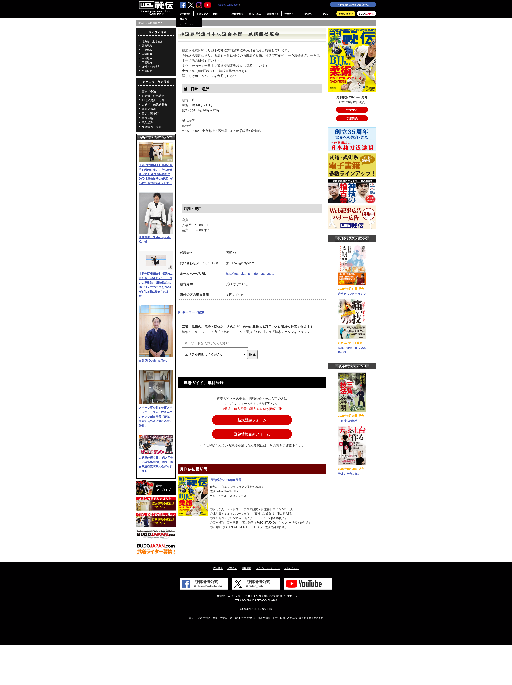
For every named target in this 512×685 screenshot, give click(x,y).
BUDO (366, 13)
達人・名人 (255, 13)
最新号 (183, 19)
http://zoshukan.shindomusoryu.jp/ (250, 273)
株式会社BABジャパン (229, 595)
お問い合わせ (291, 568)
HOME (141, 23)
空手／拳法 (149, 91)
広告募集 (218, 568)
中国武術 (147, 118)
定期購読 (352, 118)
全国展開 (147, 71)
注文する (352, 110)
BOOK (308, 13)
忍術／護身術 (150, 113)
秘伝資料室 (238, 13)
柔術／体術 (149, 109)
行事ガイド (290, 13)
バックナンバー (188, 24)
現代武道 (147, 122)
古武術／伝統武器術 (154, 104)
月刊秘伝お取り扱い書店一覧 (353, 4)
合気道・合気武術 (153, 96)
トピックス (202, 13)
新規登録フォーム (252, 420)
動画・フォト (220, 13)
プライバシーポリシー (268, 568)
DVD (325, 13)
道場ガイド (273, 13)
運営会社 (232, 568)
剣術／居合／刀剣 (153, 100)
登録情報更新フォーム (252, 434)
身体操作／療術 (151, 127)
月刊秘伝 (185, 13)
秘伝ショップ (346, 13)
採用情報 (246, 568)
